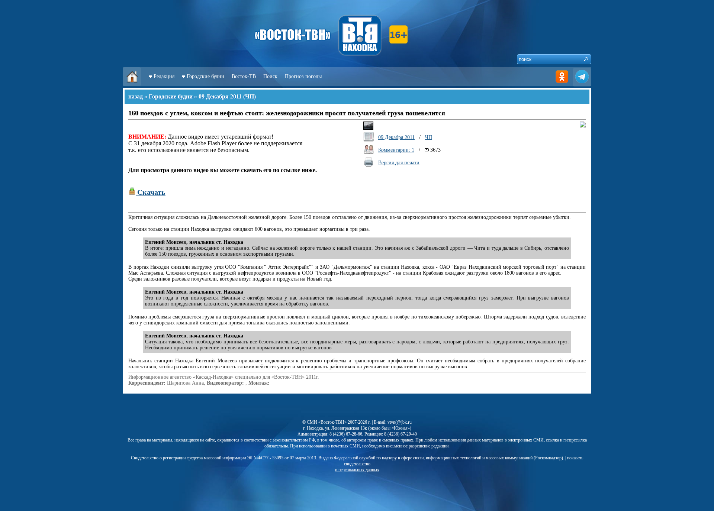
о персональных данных (357, 469)
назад (135, 96)
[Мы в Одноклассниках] (562, 84)
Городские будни (205, 76)
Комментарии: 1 (396, 150)
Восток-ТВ (244, 76)
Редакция (164, 76)
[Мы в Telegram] (582, 84)
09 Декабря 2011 (220, 96)
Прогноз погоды (303, 76)
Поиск (270, 76)
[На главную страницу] (132, 84)
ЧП (249, 96)
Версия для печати (398, 162)
